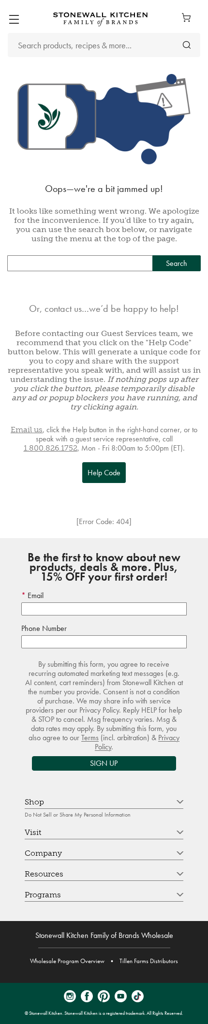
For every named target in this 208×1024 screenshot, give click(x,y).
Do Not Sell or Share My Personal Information (78, 815)
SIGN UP (104, 763)
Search (176, 263)
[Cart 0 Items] (188, 17)
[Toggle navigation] (14, 19)
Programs (43, 895)
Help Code (104, 473)
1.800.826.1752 (50, 448)
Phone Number (44, 628)
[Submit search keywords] (186, 45)
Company (43, 853)
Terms (90, 737)
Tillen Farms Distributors (148, 961)
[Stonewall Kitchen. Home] (100, 19)
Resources (44, 874)
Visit (33, 832)
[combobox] (104, 45)
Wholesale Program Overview (67, 961)
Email (35, 595)
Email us (27, 429)
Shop (34, 802)
